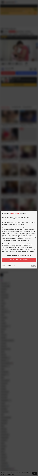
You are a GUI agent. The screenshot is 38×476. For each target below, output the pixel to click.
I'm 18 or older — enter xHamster (19, 259)
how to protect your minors (8, 265)
